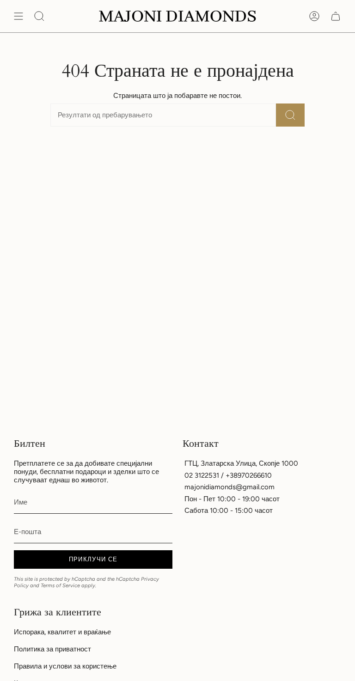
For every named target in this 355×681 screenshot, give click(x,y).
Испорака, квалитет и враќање (62, 632)
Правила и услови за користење (65, 666)
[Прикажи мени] (18, 16)
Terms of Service (60, 585)
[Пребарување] (290, 115)
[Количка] (335, 16)
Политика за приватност (52, 649)
